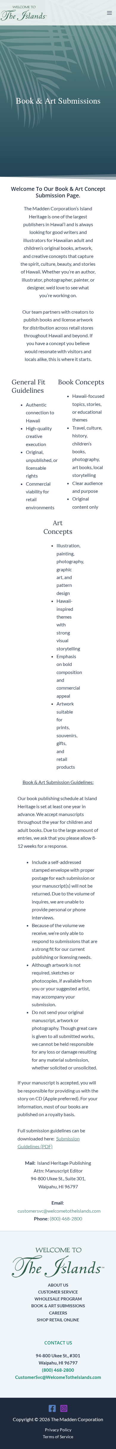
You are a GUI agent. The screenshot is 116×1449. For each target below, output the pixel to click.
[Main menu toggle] (109, 12)
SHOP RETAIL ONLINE (58, 1319)
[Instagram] (64, 1408)
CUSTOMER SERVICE (58, 1291)
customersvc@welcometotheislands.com (59, 1211)
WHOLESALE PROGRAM (58, 1298)
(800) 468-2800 (66, 1218)
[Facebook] (52, 1408)
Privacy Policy (58, 1429)
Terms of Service (58, 1436)
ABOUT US (58, 1285)
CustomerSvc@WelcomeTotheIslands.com (58, 1377)
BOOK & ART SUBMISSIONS (58, 1305)
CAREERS (58, 1312)
